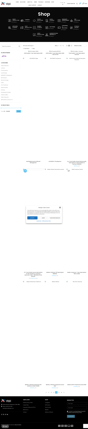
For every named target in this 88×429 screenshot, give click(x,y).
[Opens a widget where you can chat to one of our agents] (5, 426)
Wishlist (47, 409)
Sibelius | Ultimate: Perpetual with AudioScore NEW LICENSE (33, 385)
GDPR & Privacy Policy (28, 402)
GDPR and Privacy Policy (46, 220)
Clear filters (26, 48)
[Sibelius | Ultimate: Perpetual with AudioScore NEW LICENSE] (33, 332)
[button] (60, 207)
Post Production (4, 85)
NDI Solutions (4, 77)
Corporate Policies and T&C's (29, 407)
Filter (18, 111)
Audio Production (5, 65)
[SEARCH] (19, 46)
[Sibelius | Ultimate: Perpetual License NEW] (55, 332)
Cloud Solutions (4, 70)
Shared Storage (4, 87)
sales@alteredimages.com (8, 408)
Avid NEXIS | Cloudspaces (55, 161)
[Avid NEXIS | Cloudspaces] (55, 109)
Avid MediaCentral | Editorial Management (33, 162)
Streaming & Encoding (6, 92)
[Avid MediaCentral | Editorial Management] (33, 109)
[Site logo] (6, 3)
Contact (25, 412)
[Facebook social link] (61, 3)
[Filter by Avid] (6, 56)
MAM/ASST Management (6, 75)
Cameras (3, 68)
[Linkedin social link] (63, 4)
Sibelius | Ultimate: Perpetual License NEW (55, 385)
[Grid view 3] (69, 46)
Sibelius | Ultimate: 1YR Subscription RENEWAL (55, 273)
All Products (25, 45)
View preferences (55, 217)
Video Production (5, 97)
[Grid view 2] (67, 46)
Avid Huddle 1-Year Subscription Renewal (77, 54)
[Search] (77, 3)
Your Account (48, 407)
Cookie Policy (38, 220)
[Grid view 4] (71, 46)
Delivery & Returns (49, 412)
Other (2, 82)
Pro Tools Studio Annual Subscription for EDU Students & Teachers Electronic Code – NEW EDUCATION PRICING (33, 274)
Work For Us (25, 409)
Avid (34, 48)
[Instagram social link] (64, 3)
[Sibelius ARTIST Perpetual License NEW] (77, 332)
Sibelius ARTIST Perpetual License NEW (76, 384)
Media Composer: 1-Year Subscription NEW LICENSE (76, 273)
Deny (43, 217)
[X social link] (63, 3)
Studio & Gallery (4, 94)
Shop (29, 45)
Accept (32, 217)
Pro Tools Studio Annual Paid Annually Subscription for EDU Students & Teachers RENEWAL (76, 163)
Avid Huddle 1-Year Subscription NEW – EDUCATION (55, 54)
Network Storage (4, 80)
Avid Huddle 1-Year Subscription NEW (33, 53)
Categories (47, 402)
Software (3, 89)
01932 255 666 (9, 406)
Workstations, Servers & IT (7, 99)
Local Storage (4, 72)
